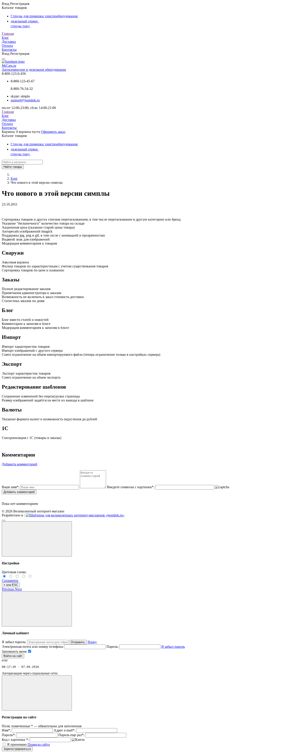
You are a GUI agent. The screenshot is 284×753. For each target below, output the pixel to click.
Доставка (9, 41)
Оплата (7, 45)
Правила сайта (39, 744)
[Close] (37, 539)
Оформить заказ (53, 132)
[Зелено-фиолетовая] (11, 576)
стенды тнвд (20, 26)
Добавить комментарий (19, 492)
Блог (5, 38)
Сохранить (10, 580)
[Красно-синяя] (18, 576)
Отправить (78, 642)
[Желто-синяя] (5, 576)
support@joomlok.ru (25, 100)
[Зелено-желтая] (24, 576)
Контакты (9, 49)
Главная (8, 34)
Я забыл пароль (173, 646)
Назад (92, 642)
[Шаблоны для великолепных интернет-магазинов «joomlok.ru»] (75, 515)
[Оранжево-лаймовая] (30, 576)
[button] (8, 589)
